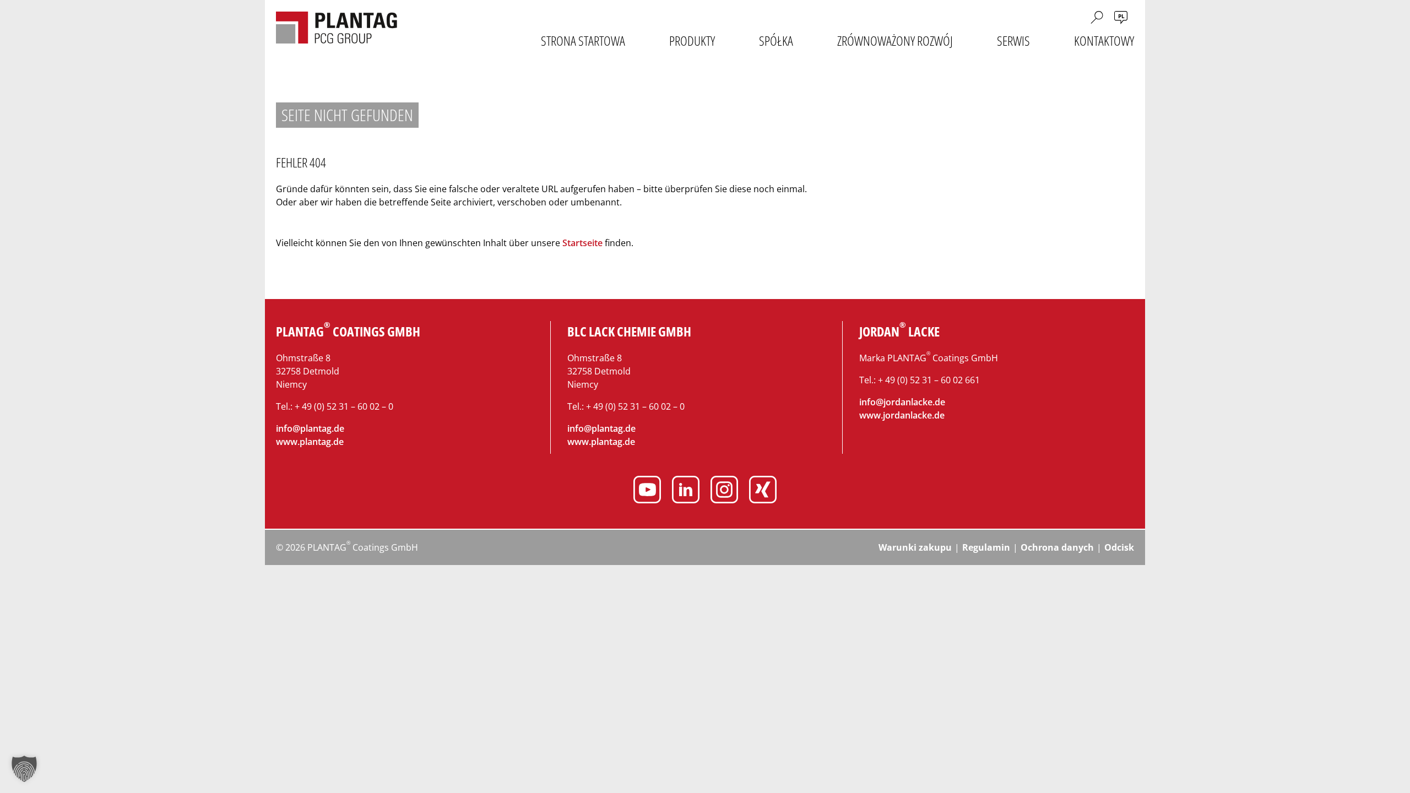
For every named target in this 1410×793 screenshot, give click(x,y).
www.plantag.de (310, 442)
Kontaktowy (1104, 40)
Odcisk (1119, 547)
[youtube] (647, 491)
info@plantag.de (310, 428)
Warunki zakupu (915, 547)
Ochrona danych (1057, 547)
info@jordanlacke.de (902, 402)
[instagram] (724, 491)
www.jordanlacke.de (902, 415)
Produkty (692, 40)
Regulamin (986, 547)
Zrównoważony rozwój (895, 40)
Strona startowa (583, 40)
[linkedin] (685, 491)
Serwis (1013, 40)
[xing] (763, 491)
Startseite (582, 243)
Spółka (776, 40)
